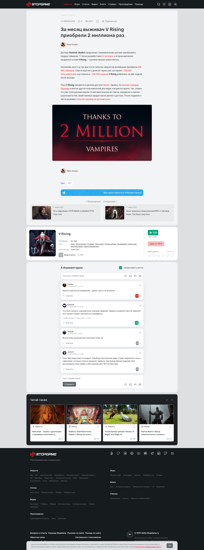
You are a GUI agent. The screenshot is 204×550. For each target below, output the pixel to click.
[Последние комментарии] (170, 4)
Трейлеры (34, 507)
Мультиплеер (81, 244)
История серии (64, 504)
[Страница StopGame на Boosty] (111, 453)
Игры (77, 4)
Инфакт (92, 504)
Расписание (115, 498)
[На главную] (38, 4)
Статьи (85, 4)
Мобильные (83, 478)
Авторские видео (80, 504)
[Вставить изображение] (130, 384)
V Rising (65, 234)
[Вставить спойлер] (139, 384)
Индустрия (49, 478)
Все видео (34, 504)
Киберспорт (54, 481)
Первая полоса (47, 492)
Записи (126, 498)
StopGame (160, 487)
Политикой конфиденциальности (148, 547)
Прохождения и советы (39, 518)
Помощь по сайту (93, 533)
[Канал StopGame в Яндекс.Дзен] (131, 453)
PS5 (75, 241)
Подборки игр (69, 492)
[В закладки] (97, 21)
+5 (153, 487)
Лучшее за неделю (123, 487)
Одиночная (132, 244)
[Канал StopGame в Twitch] (165, 453)
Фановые (38, 478)
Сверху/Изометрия (91, 246)
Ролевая (90, 244)
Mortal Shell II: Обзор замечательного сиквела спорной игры (152, 433)
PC (69, 183)
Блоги (103, 4)
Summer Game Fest (63, 478)
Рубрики (44, 504)
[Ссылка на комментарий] (140, 285)
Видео (95, 4)
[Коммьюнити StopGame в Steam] (158, 453)
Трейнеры (62, 518)
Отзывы (159, 475)
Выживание (122, 244)
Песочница (99, 244)
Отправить (69, 384)
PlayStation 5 (59, 475)
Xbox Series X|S (46, 475)
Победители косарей (141, 487)
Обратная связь (37, 537)
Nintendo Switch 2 (88, 475)
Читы (53, 518)
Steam (106, 85)
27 (171, 439)
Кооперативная (77, 246)
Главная (64, 15)
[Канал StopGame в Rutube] (145, 453)
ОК (169, 546)
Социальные (35, 481)
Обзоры (59, 492)
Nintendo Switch (73, 475)
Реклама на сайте (76, 533)
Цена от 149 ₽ (156, 244)
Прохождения (125, 4)
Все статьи (34, 492)
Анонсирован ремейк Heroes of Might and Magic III (119, 433)
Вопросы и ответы (38, 533)
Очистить (170, 252)
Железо (64, 481)
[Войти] (175, 4)
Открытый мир (110, 244)
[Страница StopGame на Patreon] (118, 453)
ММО (75, 478)
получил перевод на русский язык (93, 99)
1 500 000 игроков (99, 74)
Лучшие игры (115, 475)
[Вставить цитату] (135, 384)
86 (134, 439)
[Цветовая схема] (164, 4)
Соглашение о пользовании (88, 537)
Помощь (139, 4)
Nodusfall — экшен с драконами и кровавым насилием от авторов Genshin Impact (46, 433)
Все (31, 475)
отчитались (107, 56)
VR (31, 478)
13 (98, 439)
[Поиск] (159, 4)
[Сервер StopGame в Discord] (172, 453)
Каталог (137, 475)
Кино (45, 481)
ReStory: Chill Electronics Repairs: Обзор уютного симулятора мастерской (80, 433)
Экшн (73, 244)
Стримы (112, 4)
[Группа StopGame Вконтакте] (125, 453)
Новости (68, 4)
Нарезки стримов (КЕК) (140, 498)
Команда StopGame (57, 533)
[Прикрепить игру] (125, 384)
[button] (68, 296)
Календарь (127, 475)
